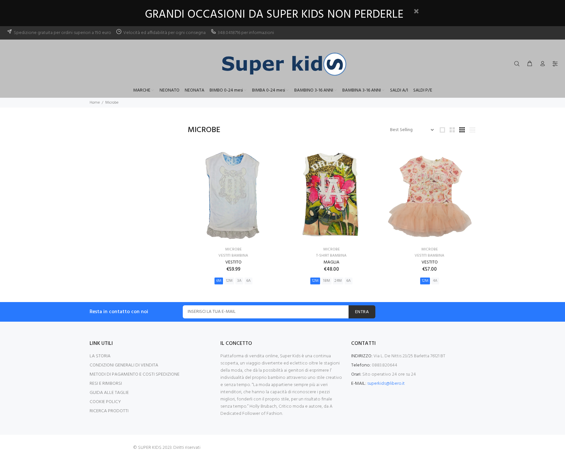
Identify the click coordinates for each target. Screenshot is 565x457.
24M (338, 281)
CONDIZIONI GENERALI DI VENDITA (124, 365)
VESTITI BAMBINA (233, 255)
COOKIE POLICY (105, 402)
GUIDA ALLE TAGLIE (109, 393)
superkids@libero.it (386, 383)
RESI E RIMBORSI (106, 383)
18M (326, 281)
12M (229, 281)
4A (435, 281)
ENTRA (362, 312)
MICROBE (233, 249)
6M (218, 281)
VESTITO (233, 262)
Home (95, 102)
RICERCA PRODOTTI (109, 411)
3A (239, 281)
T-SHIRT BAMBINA (331, 255)
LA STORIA (100, 356)
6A (248, 281)
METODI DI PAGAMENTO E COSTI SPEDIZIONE (135, 374)
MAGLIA (331, 262)
